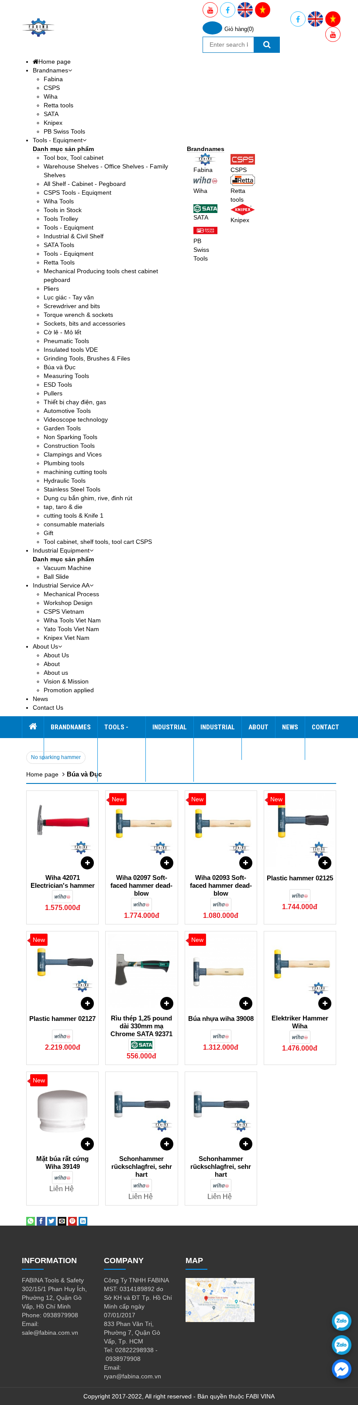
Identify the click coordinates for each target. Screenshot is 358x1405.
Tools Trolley (61, 218)
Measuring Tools (66, 375)
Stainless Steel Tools (72, 489)
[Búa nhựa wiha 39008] (221, 970)
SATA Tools (59, 244)
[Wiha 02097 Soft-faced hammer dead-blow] (141, 830)
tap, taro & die (63, 506)
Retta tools (58, 105)
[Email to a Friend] (62, 1220)
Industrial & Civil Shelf (73, 236)
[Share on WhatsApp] (30, 1220)
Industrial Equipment (61, 550)
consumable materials (74, 524)
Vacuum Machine (67, 567)
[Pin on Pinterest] (72, 1220)
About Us (45, 646)
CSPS (52, 87)
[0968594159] (341, 1345)
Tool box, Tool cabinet (73, 157)
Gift (48, 532)
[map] (220, 1299)
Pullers (53, 393)
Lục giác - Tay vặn (69, 297)
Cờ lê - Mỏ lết (62, 332)
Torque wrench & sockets (78, 314)
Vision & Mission (66, 681)
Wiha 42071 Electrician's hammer (63, 881)
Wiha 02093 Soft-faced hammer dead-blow (221, 885)
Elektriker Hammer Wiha (300, 1022)
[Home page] (33, 727)
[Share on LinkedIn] (83, 1220)
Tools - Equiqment (58, 140)
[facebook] (341, 1369)
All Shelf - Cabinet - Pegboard (85, 183)
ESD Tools (58, 384)
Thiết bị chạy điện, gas (75, 401)
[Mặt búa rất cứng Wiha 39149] (62, 1111)
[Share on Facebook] (41, 1220)
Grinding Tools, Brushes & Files (87, 358)
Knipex (53, 122)
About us (56, 672)
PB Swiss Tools (64, 131)
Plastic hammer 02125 (300, 878)
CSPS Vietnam (64, 611)
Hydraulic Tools (65, 480)
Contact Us (48, 707)
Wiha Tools (59, 201)
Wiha (51, 96)
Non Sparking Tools (70, 436)
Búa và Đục (60, 367)
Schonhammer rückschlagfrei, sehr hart (141, 1166)
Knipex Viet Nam (67, 637)
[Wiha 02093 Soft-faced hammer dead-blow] (221, 830)
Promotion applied (69, 690)
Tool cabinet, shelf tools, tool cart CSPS (98, 541)
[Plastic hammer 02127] (62, 970)
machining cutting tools (75, 471)
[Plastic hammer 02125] (300, 830)
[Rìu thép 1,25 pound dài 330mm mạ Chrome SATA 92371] (141, 970)
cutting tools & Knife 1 (73, 515)
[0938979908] (341, 1321)
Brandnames (50, 70)
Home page (54, 61)
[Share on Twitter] (51, 1220)
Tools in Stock (63, 209)
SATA (51, 113)
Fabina (53, 79)
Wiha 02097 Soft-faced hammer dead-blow (141, 885)
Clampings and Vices (73, 454)
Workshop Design (68, 602)
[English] (245, 9)
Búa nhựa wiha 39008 (221, 1018)
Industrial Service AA (61, 585)
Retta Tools (59, 262)
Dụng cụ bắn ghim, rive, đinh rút (88, 498)
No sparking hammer (56, 757)
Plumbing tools (64, 463)
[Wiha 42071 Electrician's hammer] (62, 830)
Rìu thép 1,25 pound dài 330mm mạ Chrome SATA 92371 (141, 1025)
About (52, 663)
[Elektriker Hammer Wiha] (300, 970)
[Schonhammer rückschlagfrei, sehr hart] (141, 1111)
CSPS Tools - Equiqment (77, 192)
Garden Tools (62, 428)
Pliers (51, 288)
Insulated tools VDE (71, 349)
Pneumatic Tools (66, 340)
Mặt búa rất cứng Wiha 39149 (62, 1162)
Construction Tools (69, 445)
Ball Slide (56, 576)
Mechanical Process (71, 594)
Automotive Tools (67, 410)
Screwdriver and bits (72, 305)
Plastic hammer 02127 (62, 1018)
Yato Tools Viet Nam (71, 628)
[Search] (267, 44)
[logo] (38, 27)
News (40, 698)
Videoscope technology (76, 419)
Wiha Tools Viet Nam (72, 620)
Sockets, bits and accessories (84, 323)
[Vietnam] (262, 9)
